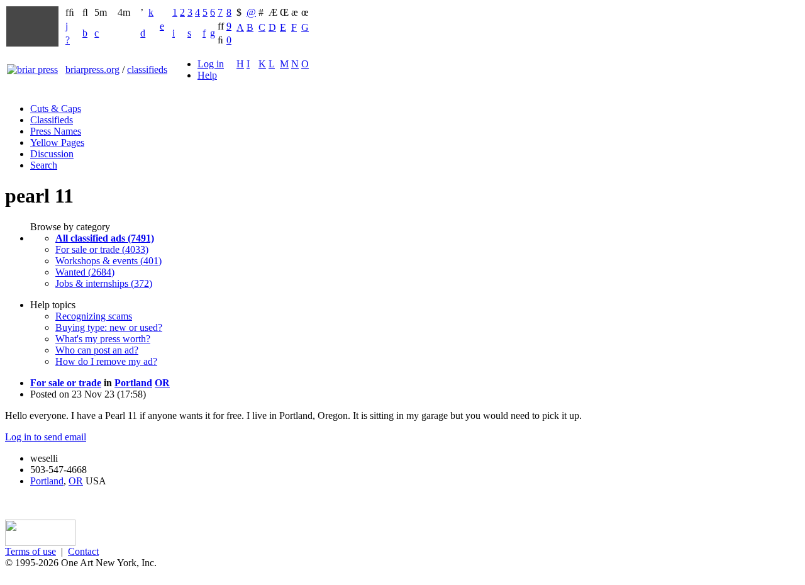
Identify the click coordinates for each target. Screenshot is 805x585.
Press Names (55, 131)
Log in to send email (45, 437)
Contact (83, 551)
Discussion (52, 153)
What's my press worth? (102, 338)
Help (207, 75)
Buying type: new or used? (108, 327)
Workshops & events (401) (108, 260)
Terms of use (30, 551)
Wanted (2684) (84, 272)
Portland (133, 382)
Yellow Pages (57, 142)
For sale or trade (65, 382)
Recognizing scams (93, 316)
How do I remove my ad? (106, 361)
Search (43, 165)
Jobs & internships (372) (103, 283)
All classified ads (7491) (104, 238)
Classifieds (51, 119)
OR (162, 382)
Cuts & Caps (55, 108)
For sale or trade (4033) (101, 249)
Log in (210, 63)
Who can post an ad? (96, 350)
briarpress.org (92, 69)
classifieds (147, 69)
